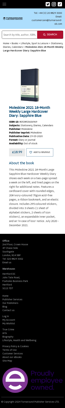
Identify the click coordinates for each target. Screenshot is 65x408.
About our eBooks (12, 357)
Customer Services (12, 354)
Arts (4, 333)
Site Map (7, 361)
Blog (4, 307)
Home (6, 43)
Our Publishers (10, 303)
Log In (5, 316)
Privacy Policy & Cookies (15, 346)
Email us (6, 262)
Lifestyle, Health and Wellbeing (19, 340)
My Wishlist (8, 323)
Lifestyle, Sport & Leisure (35, 43)
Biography (7, 337)
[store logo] (13, 18)
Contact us (8, 310)
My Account (8, 320)
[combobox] (19, 35)
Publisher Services (12, 299)
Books (15, 43)
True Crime (8, 330)
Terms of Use (9, 350)
